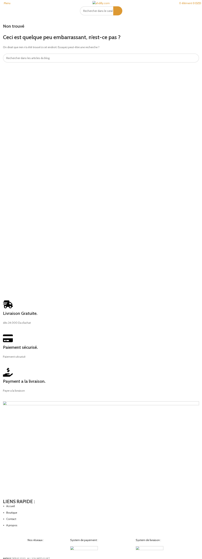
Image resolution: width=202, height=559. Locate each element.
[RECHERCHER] (117, 10)
